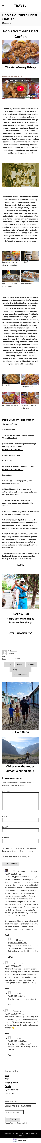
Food (3, 656)
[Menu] (3, 5)
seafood (26, 669)
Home (4, 658)
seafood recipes (20, 675)
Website (5, 838)
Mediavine (20, 1135)
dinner (20, 664)
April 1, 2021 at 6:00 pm (14, 966)
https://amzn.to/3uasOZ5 (12, 469)
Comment (7, 791)
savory (14, 669)
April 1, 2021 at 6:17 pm (17, 996)
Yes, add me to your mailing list (17, 857)
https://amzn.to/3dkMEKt (12, 449)
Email (5, 827)
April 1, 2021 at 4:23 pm (14, 874)
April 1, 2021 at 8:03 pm (17, 1041)
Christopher (13, 651)
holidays (31, 664)
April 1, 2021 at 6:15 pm (17, 943)
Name (5, 816)
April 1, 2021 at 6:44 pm (14, 1014)
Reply (7, 935)
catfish (9, 664)
